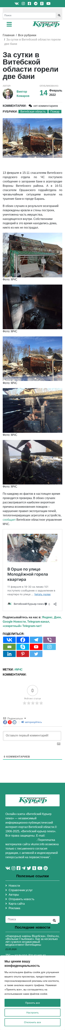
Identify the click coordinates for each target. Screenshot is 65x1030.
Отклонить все (32, 1022)
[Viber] (49, 640)
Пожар (54, 111)
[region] (32, 992)
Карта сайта (17, 903)
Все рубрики (27, 35)
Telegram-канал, (38, 621)
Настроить (32, 1012)
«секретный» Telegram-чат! (22, 625)
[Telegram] (36, 640)
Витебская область (33, 111)
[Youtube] (36, 647)
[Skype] (22, 647)
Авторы (14, 894)
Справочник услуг (21, 890)
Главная (8, 35)
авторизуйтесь (33, 722)
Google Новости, (15, 621)
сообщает (9, 519)
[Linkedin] (9, 654)
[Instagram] (49, 647)
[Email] (9, 647)
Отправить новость (21, 899)
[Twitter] (36, 654)
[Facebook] (22, 640)
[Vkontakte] (9, 640)
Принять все (32, 1002)
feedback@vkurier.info (20, 839)
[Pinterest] (22, 654)
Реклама (14, 908)
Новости (14, 885)
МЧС (19, 669)
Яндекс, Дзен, (52, 617)
